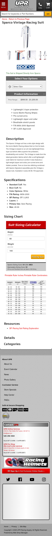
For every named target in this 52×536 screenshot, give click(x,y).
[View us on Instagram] (44, 479)
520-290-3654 (9, 436)
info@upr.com (8, 433)
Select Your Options (26, 78)
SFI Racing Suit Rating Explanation (24, 328)
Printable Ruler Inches (14, 275)
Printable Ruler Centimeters (35, 275)
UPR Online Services (12, 429)
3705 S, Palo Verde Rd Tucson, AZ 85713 (17, 431)
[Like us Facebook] (20, 479)
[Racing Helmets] (26, 462)
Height (10, 233)
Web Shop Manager (20, 532)
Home (4, 19)
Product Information (26, 94)
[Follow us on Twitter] (8, 479)
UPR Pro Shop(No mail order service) (13, 445)
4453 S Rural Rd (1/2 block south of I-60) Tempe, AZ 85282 (16, 449)
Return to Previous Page (19, 19)
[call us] (40, 5)
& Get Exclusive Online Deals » (27, 471)
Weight (10, 245)
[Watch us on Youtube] (32, 479)
